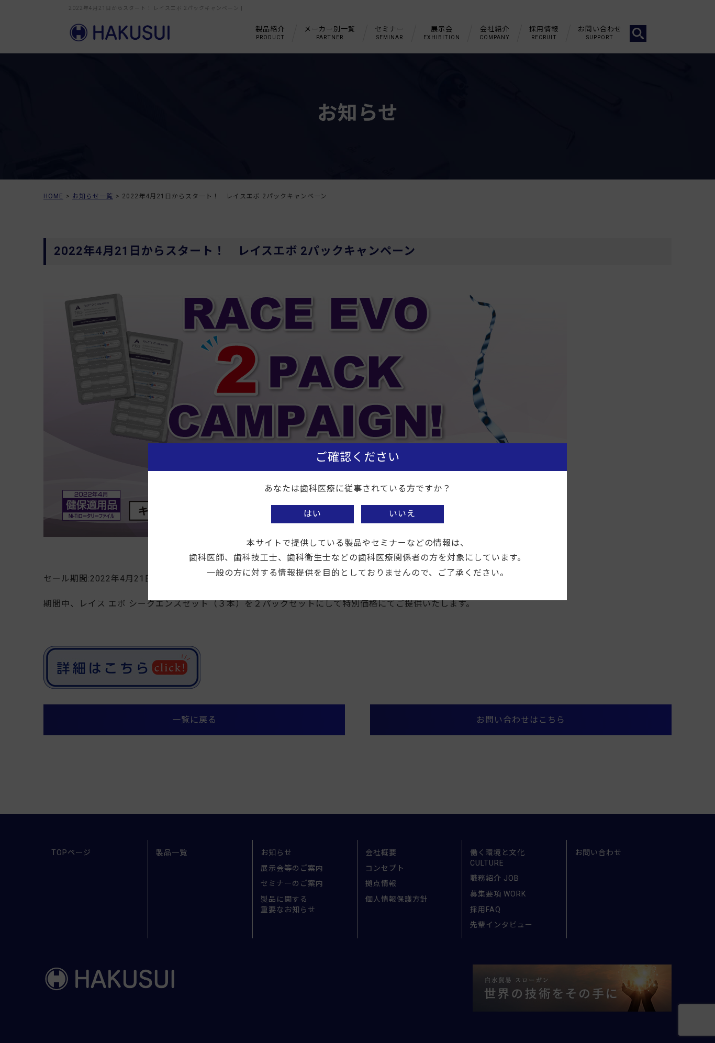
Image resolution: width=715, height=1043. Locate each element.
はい (312, 514)
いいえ (402, 514)
